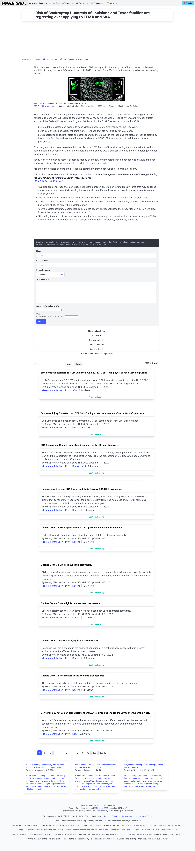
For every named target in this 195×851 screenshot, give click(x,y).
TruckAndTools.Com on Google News (96, 353)
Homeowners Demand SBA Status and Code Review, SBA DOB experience (81, 489)
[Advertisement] (97, 41)
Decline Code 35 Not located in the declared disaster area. (73, 675)
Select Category (43, 270)
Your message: (43, 279)
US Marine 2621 (101, 808)
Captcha (40, 314)
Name (38, 251)
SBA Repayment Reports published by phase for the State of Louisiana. (80, 445)
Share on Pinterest (96, 344)
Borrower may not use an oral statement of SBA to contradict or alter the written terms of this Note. (95, 713)
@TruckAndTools (93, 805)
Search (70, 364)
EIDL (74, 427)
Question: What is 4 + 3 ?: (48, 306)
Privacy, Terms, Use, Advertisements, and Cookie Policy (128, 816)
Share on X (96, 335)
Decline (76, 510)
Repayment (78, 466)
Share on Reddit (96, 349)
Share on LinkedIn (96, 340)
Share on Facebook (96, 331)
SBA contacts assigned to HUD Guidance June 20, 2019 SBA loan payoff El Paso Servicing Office (94, 372)
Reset (78, 364)
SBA (74, 390)
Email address (42, 260)
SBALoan (46, 106)
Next (94, 753)
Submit (41, 321)
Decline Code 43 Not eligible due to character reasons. (71, 603)
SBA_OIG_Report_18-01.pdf (48, 181)
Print (40, 106)
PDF (35, 106)
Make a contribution (52, 390)
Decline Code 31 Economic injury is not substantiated (70, 640)
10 (88, 753)
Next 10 (102, 753)
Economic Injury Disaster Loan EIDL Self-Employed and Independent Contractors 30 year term (93, 413)
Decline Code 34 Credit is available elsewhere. (66, 564)
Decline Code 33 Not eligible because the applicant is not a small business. (82, 527)
